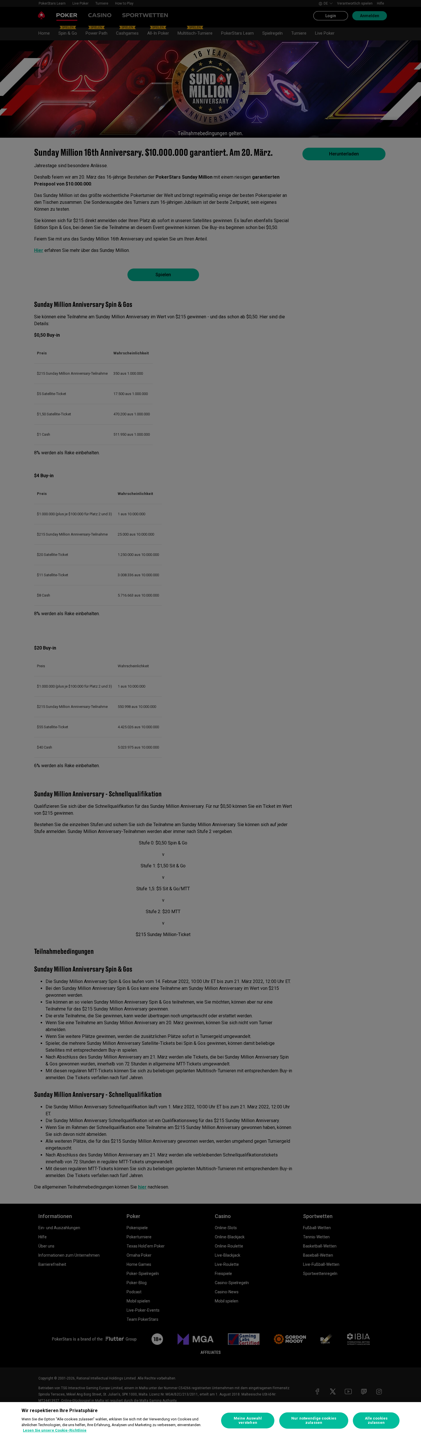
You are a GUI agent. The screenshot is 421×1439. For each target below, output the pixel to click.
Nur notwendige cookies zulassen (313, 1420)
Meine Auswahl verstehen (248, 1420)
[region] (210, 1420)
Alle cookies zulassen (376, 1420)
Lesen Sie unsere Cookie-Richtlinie (54, 1430)
